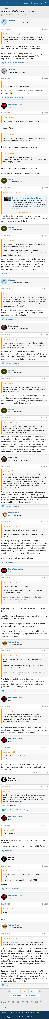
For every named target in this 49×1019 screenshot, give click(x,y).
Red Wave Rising (9, 15)
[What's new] (41, 3)
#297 (46, 825)
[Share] (42, 29)
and (13, 98)
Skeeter (11, 20)
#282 (46, 78)
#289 (46, 418)
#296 (46, 787)
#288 (46, 379)
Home (33, 1012)
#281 (46, 29)
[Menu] (3, 3)
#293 (46, 651)
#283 (46, 113)
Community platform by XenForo (20, 1017)
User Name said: (8, 422)
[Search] (46, 3)
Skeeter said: (7, 83)
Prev (16, 991)
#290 (46, 466)
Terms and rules (7, 1012)
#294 (46, 706)
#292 (46, 578)
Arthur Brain (14, 512)
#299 (46, 904)
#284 (46, 188)
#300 (46, 934)
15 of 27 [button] (24, 991)
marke (11, 179)
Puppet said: (7, 830)
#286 (46, 289)
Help (27, 1012)
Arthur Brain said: (9, 752)
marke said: (7, 293)
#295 (46, 747)
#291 (46, 522)
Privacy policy (19, 1012)
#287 (46, 335)
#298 (46, 866)
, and (16, 63)
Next (32, 991)
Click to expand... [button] (25, 212)
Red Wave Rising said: (10, 34)
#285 (46, 236)
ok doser (12, 69)
